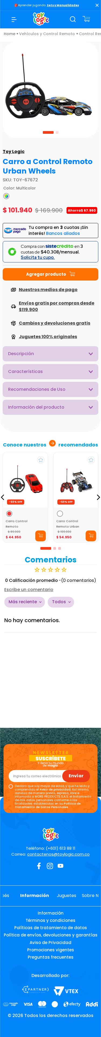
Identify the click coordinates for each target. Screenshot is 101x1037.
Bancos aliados (63, 233)
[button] (6, 196)
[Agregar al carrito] (40, 536)
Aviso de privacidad (55, 789)
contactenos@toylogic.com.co (58, 854)
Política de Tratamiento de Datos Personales (48, 805)
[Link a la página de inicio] (9, 33)
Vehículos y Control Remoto (47, 33)
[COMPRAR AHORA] (50, 274)
